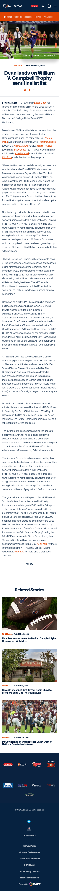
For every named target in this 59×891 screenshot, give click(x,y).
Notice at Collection (29, 877)
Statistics (48, 16)
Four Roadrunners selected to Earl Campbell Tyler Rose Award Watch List (29, 640)
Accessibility (29, 835)
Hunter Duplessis (47, 141)
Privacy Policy (29, 846)
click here (19, 551)
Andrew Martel (21, 145)
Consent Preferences (29, 852)
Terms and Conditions (29, 858)
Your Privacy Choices (29, 871)
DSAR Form (29, 865)
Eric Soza (7, 157)
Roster (38, 16)
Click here (42, 543)
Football (19, 65)
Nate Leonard (22, 153)
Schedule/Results (23, 16)
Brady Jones (19, 149)
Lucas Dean (40, 102)
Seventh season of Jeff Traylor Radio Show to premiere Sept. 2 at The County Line (27, 691)
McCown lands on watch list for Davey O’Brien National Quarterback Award (27, 743)
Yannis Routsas (44, 145)
